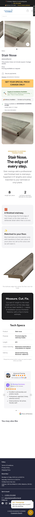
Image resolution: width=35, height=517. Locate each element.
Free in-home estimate (24, 5)
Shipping (4, 77)
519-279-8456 (17, 3)
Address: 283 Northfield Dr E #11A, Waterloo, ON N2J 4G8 (17, 485)
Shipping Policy (6, 470)
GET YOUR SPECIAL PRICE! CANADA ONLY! (17, 83)
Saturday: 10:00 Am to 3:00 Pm (11, 479)
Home (3, 51)
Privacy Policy (6, 467)
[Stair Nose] (14, 439)
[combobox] (17, 16)
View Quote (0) (34, 10)
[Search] (31, 16)
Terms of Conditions (7, 465)
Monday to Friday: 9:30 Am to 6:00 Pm (13, 477)
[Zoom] (28, 44)
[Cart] (27, 11)
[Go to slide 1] (16, 410)
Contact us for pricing (24, 99)
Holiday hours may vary (8, 482)
